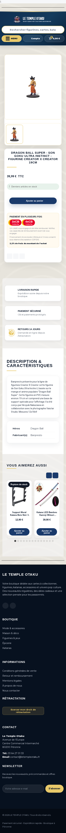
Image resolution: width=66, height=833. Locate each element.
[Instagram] (13, 606)
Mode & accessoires (13, 628)
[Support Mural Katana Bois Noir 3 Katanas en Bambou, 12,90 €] (19, 507)
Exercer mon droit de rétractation (23, 710)
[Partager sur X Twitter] (16, 256)
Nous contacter (11, 690)
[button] (33, 201)
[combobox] (33, 29)
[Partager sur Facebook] (9, 256)
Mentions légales (11, 680)
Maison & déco (10, 633)
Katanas (6, 648)
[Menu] (12, 38)
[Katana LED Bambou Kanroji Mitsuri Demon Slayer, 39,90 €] (46, 507)
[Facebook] (5, 606)
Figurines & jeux (11, 638)
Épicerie (6, 643)
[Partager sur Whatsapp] (22, 256)
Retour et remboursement (17, 675)
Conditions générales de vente (19, 670)
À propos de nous (12, 685)
